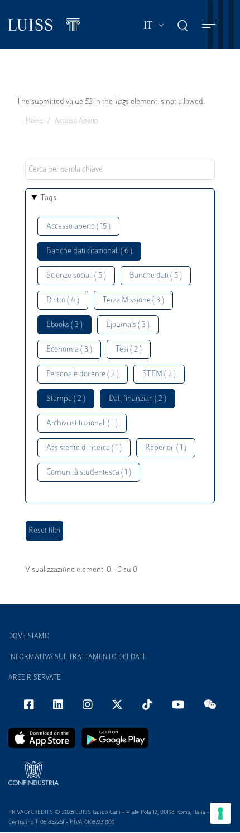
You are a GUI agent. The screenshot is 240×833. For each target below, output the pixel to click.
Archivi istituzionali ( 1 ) (82, 423)
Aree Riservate (34, 678)
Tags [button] (48, 198)
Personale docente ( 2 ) (82, 374)
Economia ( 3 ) (69, 349)
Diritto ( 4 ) (62, 300)
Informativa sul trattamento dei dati (76, 657)
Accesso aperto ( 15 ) (78, 227)
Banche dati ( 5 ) (155, 276)
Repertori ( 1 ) (165, 448)
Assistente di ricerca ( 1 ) (84, 448)
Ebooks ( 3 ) (64, 325)
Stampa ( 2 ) (65, 399)
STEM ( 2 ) (159, 374)
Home (34, 121)
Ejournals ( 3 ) (128, 325)
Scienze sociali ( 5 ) (76, 276)
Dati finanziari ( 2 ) (137, 399)
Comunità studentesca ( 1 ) (88, 472)
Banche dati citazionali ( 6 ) (89, 251)
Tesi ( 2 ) (129, 349)
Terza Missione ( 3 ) (133, 300)
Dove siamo (29, 636)
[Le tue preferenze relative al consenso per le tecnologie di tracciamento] (220, 813)
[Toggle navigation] (208, 25)
